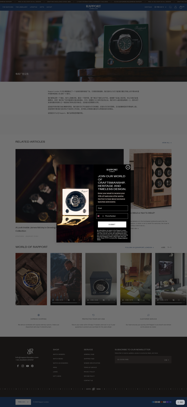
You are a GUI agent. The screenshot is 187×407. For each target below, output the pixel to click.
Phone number (101, 212)
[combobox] (100, 216)
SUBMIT (112, 224)
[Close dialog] (128, 167)
